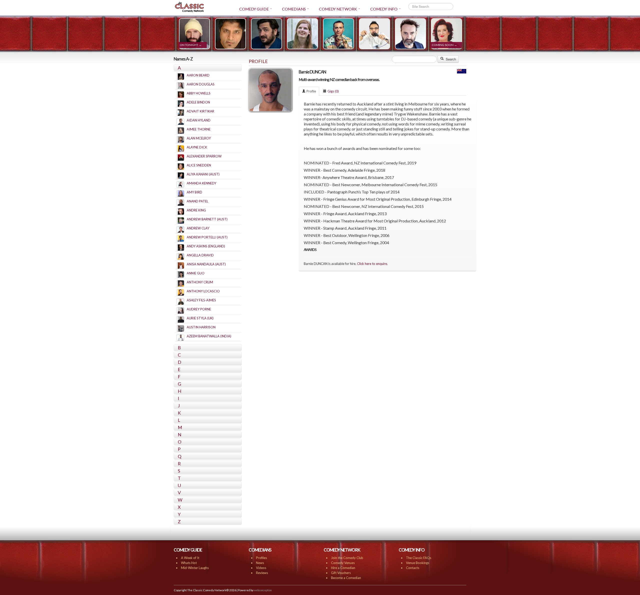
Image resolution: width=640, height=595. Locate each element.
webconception (263, 590)
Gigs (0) (333, 91)
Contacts (412, 568)
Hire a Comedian (343, 568)
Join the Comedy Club (347, 558)
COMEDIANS (294, 9)
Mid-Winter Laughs (195, 568)
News (260, 563)
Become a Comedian (346, 578)
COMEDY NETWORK (338, 9)
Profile (311, 91)
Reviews (262, 573)
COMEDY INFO (384, 9)
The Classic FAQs (418, 558)
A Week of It (190, 558)
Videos (261, 568)
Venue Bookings (417, 563)
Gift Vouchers (341, 573)
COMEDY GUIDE (254, 9)
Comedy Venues (343, 563)
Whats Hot (189, 563)
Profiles (261, 558)
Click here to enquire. (372, 264)
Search (450, 59)
